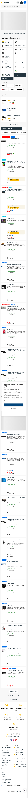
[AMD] (4, 85)
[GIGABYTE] (12, 89)
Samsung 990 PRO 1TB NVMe (13, 99)
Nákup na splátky (19, 749)
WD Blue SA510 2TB (11, 108)
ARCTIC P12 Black (11, 284)
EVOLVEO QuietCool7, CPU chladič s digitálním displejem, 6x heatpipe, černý (16, 162)
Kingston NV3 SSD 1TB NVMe (13, 561)
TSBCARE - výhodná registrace (20, 762)
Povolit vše (13, 404)
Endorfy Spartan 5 (11, 583)
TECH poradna (5, 762)
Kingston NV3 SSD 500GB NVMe (14, 264)
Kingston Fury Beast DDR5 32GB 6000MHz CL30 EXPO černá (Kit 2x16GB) (16, 350)
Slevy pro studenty (6, 755)
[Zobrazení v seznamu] (24, 128)
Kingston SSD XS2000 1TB (12, 306)
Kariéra (3, 776)
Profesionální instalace (21, 766)
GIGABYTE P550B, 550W (12, 242)
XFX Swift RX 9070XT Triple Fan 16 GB (15, 670)
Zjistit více (6, 400)
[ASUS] (20, 89)
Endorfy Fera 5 (10, 605)
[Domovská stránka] (1, 33)
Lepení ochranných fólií (21, 764)
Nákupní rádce (5, 765)
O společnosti (5, 771)
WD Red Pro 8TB (10, 329)
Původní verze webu (6, 760)
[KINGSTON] (4, 89)
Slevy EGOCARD (5, 757)
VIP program (5, 764)
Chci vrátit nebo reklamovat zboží (6, 753)
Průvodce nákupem (6, 747)
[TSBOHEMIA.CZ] (5, 2)
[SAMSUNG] (18, 85)
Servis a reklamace (6, 750)
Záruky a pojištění (19, 750)
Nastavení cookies (6, 782)
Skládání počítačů (19, 752)
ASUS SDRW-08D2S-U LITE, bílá (14, 648)
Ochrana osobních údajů (7, 777)
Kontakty (4, 774)
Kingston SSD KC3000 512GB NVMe (14, 434)
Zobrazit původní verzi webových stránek (14, 794)
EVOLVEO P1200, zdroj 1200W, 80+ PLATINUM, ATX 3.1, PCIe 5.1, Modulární (15, 190)
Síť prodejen (5, 772)
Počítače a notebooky (8, 33)
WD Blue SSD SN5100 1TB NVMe (14, 456)
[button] (16, 146)
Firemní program (6, 758)
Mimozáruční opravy (20, 754)
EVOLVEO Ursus (10, 218)
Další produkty (13, 691)
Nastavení (13, 408)
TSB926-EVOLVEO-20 (14, 179)
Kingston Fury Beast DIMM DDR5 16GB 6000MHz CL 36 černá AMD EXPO (15, 373)
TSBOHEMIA (18, 791)
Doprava (17, 747)
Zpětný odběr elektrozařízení (19, 757)
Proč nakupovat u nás (6, 749)
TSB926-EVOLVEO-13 (14, 207)
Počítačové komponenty (20, 33)
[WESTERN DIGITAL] (10, 85)
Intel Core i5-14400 (11, 477)
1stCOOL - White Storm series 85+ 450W (16, 497)
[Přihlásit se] (17, 2)
